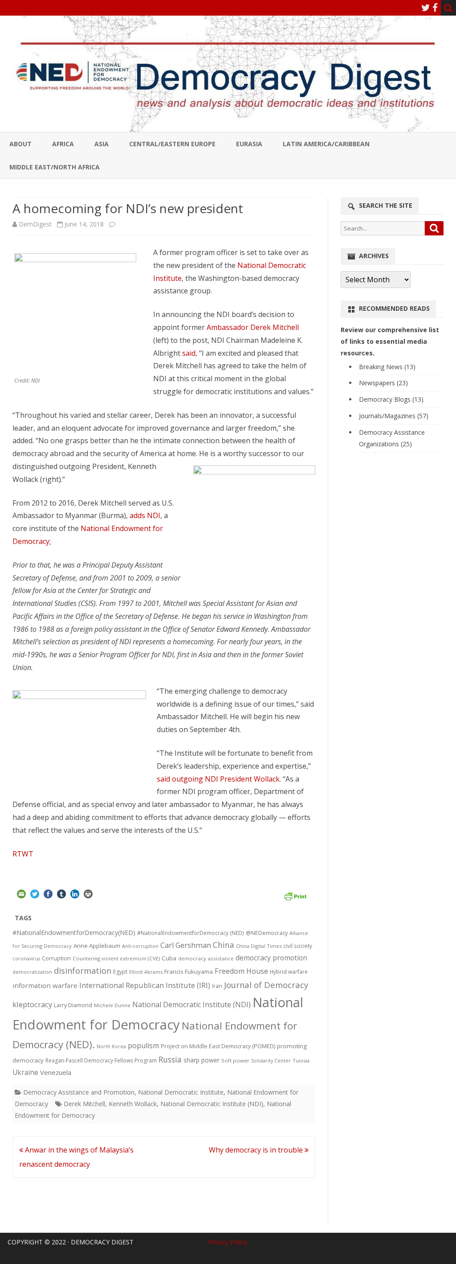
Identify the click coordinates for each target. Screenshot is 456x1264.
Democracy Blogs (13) (391, 399)
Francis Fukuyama (188, 972)
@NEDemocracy (267, 933)
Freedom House (241, 971)
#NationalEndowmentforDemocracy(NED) (73, 932)
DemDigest (35, 224)
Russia (170, 1059)
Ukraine (25, 1072)
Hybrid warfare (289, 971)
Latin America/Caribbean (326, 144)
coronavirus (26, 958)
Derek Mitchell (84, 1103)
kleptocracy (32, 1004)
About (20, 144)
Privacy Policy (227, 1242)
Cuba (169, 958)
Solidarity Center (271, 1060)
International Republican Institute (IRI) (144, 985)
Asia (101, 144)
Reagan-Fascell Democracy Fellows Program (101, 1060)
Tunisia (301, 1060)
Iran (217, 986)
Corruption (56, 958)
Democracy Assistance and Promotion (78, 1092)
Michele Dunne (112, 1005)
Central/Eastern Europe (172, 144)
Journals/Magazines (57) (393, 416)
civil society (297, 946)
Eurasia (249, 144)
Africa (63, 144)
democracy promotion (271, 958)
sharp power (201, 1060)
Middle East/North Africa (54, 167)
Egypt (120, 972)
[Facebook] (435, 7)
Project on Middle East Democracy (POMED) (218, 1046)
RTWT (22, 854)
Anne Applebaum (96, 946)
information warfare (44, 985)
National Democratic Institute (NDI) (191, 1004)
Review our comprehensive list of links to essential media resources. (390, 341)
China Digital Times (258, 946)
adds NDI (145, 515)
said (188, 353)
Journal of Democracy (266, 984)
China (223, 944)
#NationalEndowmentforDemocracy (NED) (190, 933)
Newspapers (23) (383, 383)
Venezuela (55, 1072)
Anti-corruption (140, 946)
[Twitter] (425, 7)
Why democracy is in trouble (257, 1150)
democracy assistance (206, 958)
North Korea (111, 1046)
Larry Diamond (73, 1005)
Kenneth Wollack (133, 1103)
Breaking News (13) (387, 366)
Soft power (235, 1060)
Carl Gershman (185, 945)
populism (143, 1045)
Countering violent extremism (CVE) (116, 958)
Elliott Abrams (146, 971)
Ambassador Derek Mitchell (253, 327)
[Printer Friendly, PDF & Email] (295, 895)
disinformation (82, 970)
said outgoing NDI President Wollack (218, 779)
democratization (32, 971)
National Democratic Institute (181, 1092)
